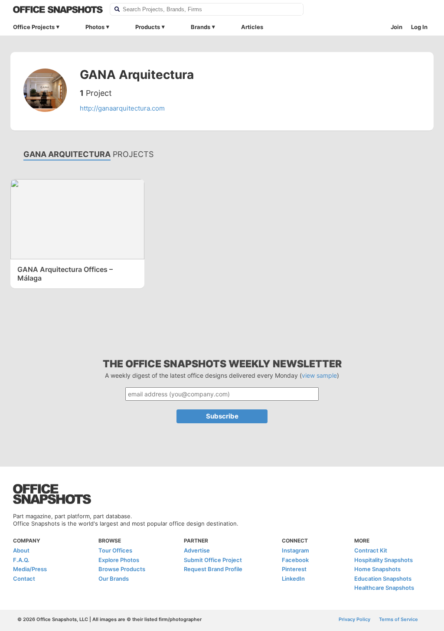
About (21, 550)
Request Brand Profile (213, 569)
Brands (200, 26)
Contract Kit (370, 550)
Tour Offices (115, 550)
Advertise (197, 550)
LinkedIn (293, 578)
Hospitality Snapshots (383, 559)
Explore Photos (118, 559)
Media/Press (30, 569)
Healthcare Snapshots (384, 587)
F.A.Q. (21, 559)
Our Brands (113, 578)
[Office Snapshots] (58, 9)
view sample (319, 375)
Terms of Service (398, 619)
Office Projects (34, 26)
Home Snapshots (377, 569)
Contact (24, 578)
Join (396, 26)
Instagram (295, 550)
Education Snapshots (382, 578)
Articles (252, 26)
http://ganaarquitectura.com (122, 108)
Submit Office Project (213, 559)
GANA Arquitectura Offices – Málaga (65, 273)
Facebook (295, 559)
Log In (419, 26)
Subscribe (222, 416)
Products (147, 26)
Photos (94, 26)
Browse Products (121, 569)
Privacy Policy (354, 619)
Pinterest (294, 569)
